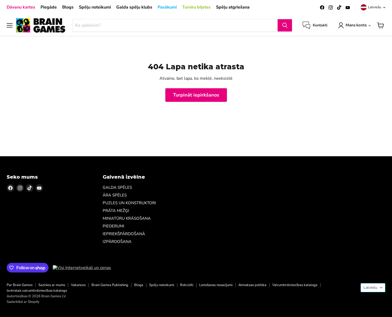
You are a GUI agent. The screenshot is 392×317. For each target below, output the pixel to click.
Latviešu (374, 7)
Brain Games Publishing (109, 285)
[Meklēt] (285, 25)
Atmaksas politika (252, 285)
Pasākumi (167, 7)
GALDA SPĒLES (117, 187)
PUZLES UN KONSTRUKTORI (129, 203)
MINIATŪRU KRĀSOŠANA (127, 218)
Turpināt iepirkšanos (196, 95)
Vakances (78, 285)
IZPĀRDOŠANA (117, 241)
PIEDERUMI (113, 226)
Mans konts (356, 25)
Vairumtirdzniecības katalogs (294, 285)
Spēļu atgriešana (233, 7)
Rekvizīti (186, 285)
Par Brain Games (20, 285)
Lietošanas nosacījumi (216, 285)
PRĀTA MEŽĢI (116, 210)
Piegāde (49, 7)
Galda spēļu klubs (134, 7)
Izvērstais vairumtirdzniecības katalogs (37, 290)
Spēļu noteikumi (95, 7)
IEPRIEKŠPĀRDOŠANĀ (124, 233)
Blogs (68, 7)
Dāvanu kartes (21, 7)
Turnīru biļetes (196, 7)
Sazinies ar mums (51, 285)
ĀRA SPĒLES (115, 195)
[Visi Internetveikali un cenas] (82, 267)
